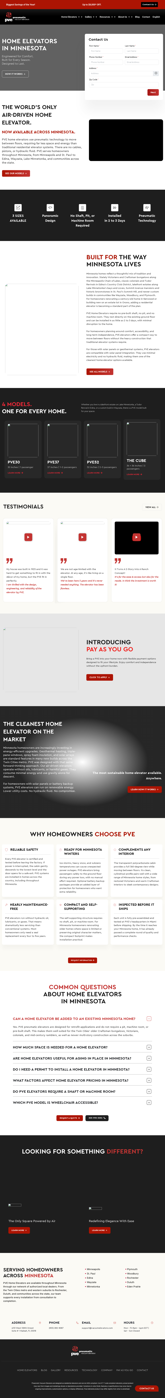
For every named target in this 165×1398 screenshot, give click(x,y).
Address (92, 68)
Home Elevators (69, 17)
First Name (94, 46)
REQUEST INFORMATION (81, 960)
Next (153, 92)
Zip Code (93, 80)
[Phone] (77, 1322)
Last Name (130, 46)
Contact (146, 17)
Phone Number (95, 57)
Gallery (88, 17)
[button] (28, 538)
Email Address (131, 57)
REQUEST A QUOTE (68, 1118)
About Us (122, 17)
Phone (54, 1322)
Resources (105, 17)
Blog (137, 17)
